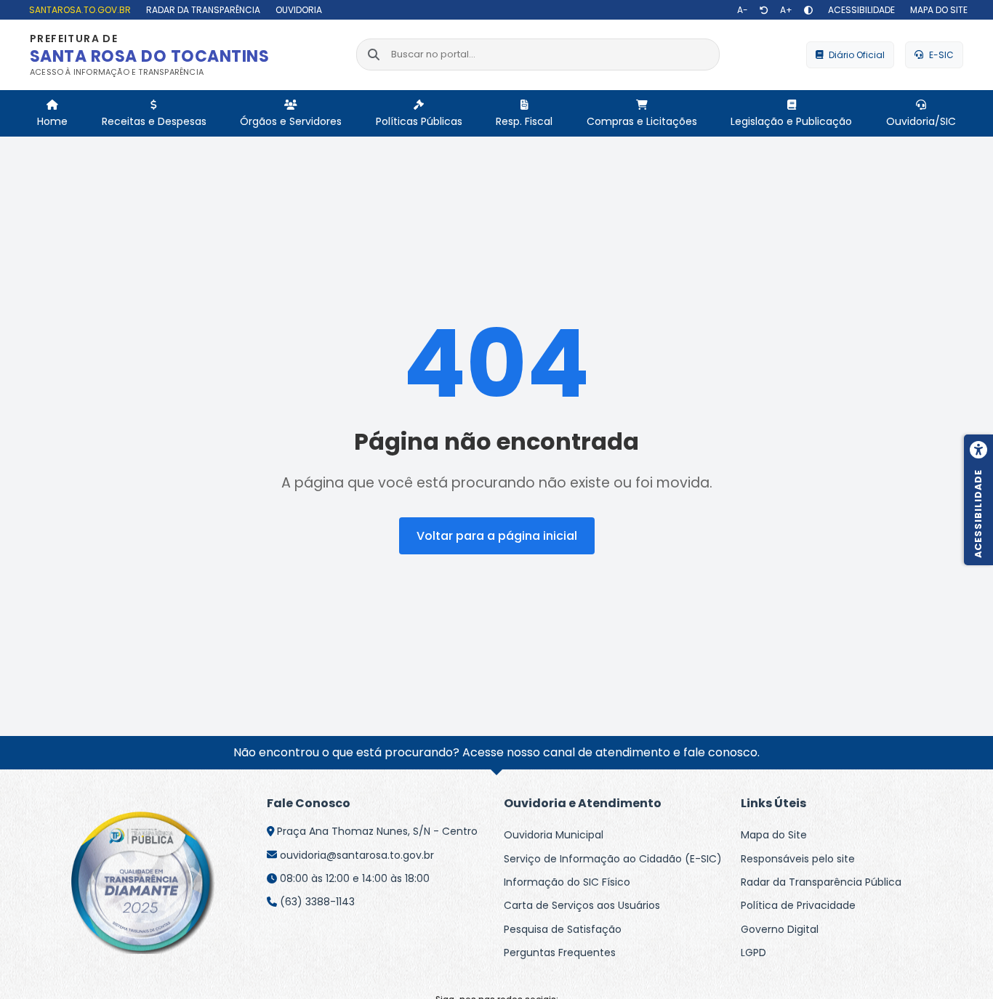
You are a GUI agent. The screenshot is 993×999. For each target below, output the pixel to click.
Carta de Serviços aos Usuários (582, 905)
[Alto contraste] (808, 10)
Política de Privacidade (798, 905)
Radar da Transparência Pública (821, 882)
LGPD (753, 952)
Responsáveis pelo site (798, 859)
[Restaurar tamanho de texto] (764, 10)
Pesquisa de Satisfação (563, 929)
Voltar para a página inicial (497, 535)
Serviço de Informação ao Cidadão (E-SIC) (613, 859)
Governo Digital (780, 929)
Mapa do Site (774, 835)
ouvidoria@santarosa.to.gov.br (357, 855)
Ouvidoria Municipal (553, 835)
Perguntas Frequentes (560, 952)
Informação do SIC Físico (567, 882)
